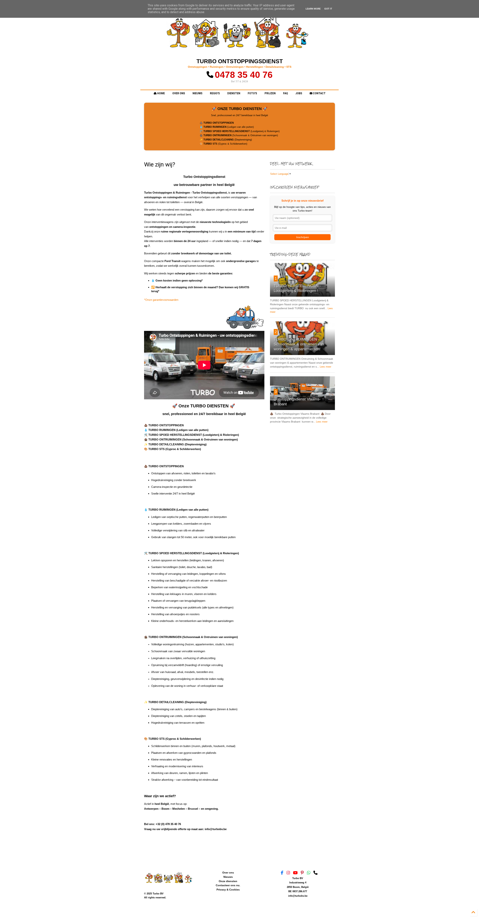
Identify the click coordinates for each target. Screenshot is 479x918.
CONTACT (319, 93)
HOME (161, 93)
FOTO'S (252, 93)
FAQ (285, 93)
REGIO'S (215, 93)
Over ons (228, 872)
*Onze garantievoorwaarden (161, 299)
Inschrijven (302, 237)
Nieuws (228, 876)
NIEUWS (197, 93)
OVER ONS (178, 93)
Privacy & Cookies (228, 889)
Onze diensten (228, 881)
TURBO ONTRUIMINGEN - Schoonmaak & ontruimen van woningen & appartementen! (299, 344)
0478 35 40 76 (244, 75)
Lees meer (325, 366)
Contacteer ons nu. (228, 885)
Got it (328, 8)
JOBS (298, 93)
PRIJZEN (270, 93)
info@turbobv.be (297, 895)
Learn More (313, 8)
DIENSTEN (233, 93)
